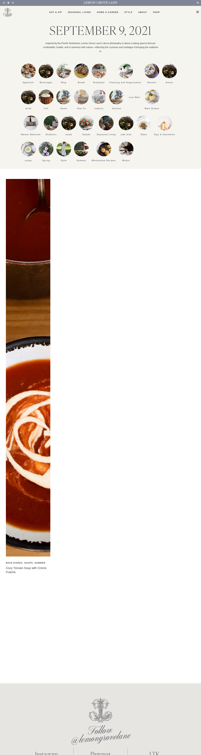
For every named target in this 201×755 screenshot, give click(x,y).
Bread (81, 82)
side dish (126, 134)
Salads (86, 134)
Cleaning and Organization (125, 82)
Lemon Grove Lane (100, 2)
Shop (156, 12)
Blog (63, 82)
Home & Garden (107, 12)
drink (28, 108)
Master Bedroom (31, 134)
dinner (169, 82)
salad (68, 134)
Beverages (46, 82)
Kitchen (116, 108)
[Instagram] (4, 3)
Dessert (152, 82)
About (142, 12)
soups (28, 160)
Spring (46, 160)
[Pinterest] (8, 3)
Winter (126, 160)
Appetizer (28, 82)
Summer (81, 160)
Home (63, 108)
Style (128, 12)
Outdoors (51, 134)
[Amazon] (13, 3)
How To (81, 108)
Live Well (134, 97)
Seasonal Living (79, 12)
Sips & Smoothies (164, 134)
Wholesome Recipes (104, 160)
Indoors (99, 108)
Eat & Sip (55, 12)
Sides (144, 134)
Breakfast (99, 82)
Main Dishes (152, 108)
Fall (46, 108)
